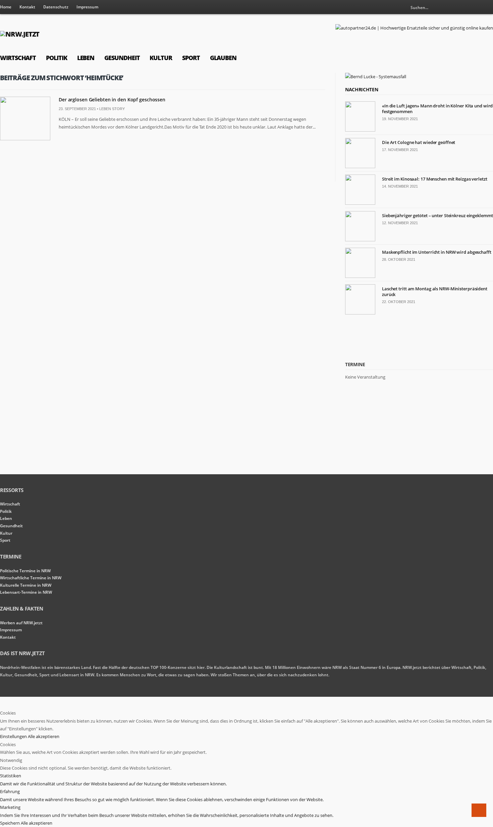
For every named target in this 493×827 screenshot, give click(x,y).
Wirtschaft (18, 58)
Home (5, 7)
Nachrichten (361, 89)
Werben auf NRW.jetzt (21, 623)
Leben (86, 58)
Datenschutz (55, 7)
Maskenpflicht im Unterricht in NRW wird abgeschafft (436, 252)
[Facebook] (488, 7)
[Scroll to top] (479, 810)
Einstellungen (14, 736)
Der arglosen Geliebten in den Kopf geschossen (112, 99)
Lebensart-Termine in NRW (26, 592)
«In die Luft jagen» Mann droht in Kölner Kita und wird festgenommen (437, 108)
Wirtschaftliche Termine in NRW (30, 578)
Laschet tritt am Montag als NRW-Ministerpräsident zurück (434, 291)
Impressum (87, 7)
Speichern (10, 823)
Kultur (161, 58)
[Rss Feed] (477, 7)
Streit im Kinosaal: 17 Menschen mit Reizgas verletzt (434, 179)
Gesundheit (122, 58)
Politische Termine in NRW (25, 571)
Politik (56, 58)
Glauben (223, 58)
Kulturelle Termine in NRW (25, 585)
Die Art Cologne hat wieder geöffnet (418, 142)
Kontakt (27, 7)
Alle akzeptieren (43, 736)
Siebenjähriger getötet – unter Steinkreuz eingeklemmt (437, 215)
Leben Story (112, 109)
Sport (191, 58)
